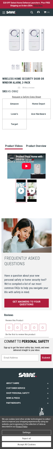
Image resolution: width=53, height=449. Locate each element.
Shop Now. (38, 6)
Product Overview (36, 146)
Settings (27, 432)
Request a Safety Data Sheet (26, 96)
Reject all (26, 438)
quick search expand (31, 12)
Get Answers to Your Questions (26, 303)
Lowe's (14, 114)
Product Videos (14, 146)
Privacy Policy (21, 427)
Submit (46, 358)
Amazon (14, 103)
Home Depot (38, 103)
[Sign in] (38, 12)
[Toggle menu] (3, 12)
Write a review (28, 88)
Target (14, 124)
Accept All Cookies (27, 444)
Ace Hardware (38, 114)
